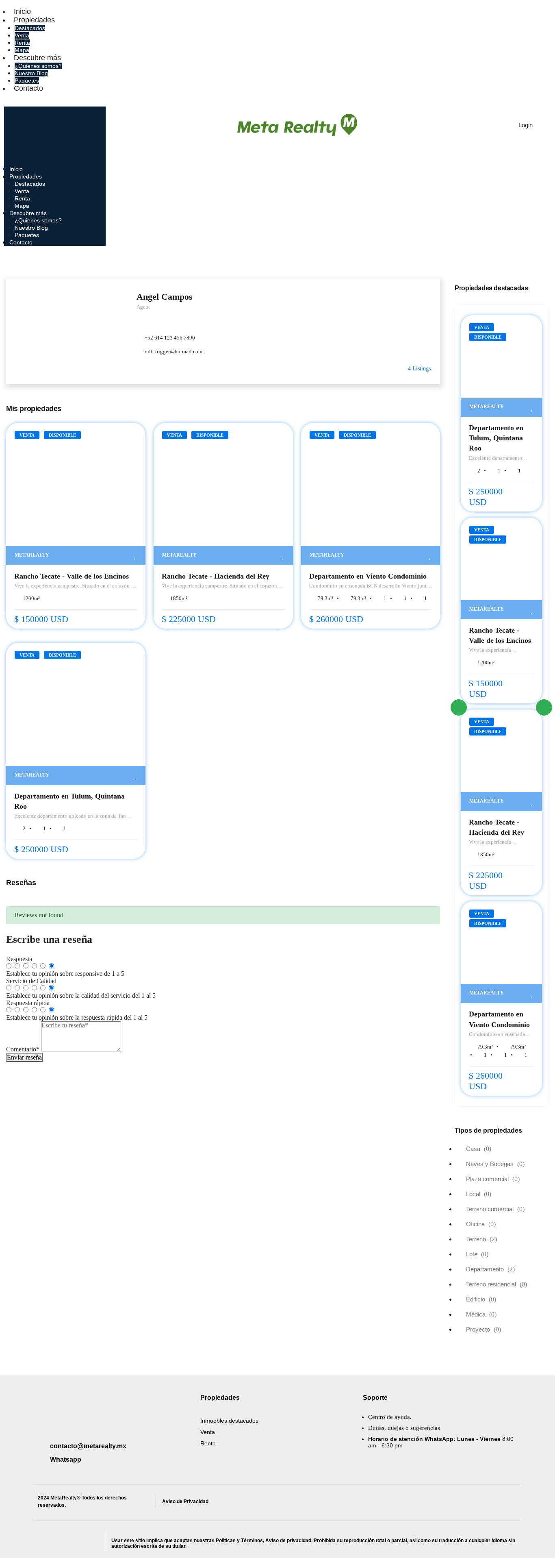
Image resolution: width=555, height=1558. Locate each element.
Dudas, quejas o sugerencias (404, 1428)
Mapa (22, 50)
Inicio (22, 11)
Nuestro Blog (31, 73)
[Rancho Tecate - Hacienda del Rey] (223, 494)
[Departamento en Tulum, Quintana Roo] (75, 714)
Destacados (30, 28)
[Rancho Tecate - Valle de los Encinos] (75, 494)
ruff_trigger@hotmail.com (173, 351)
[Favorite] (135, 555)
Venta (22, 35)
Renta (22, 42)
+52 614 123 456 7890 (170, 338)
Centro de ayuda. (390, 1417)
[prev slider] (459, 707)
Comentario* (22, 1049)
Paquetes (27, 80)
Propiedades (34, 20)
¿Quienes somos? (38, 66)
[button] (116, 100)
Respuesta (19, 958)
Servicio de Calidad (31, 980)
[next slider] (544, 707)
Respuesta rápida (28, 1002)
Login (525, 125)
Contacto (28, 88)
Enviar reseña (24, 1057)
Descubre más (37, 58)
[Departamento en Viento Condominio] (370, 494)
